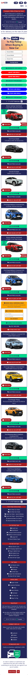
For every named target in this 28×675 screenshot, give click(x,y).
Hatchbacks (15, 529)
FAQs (14, 586)
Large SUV (15, 535)
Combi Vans (14, 570)
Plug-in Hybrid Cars (14, 549)
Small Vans (15, 566)
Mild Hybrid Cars (14, 551)
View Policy (12, 671)
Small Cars (15, 526)
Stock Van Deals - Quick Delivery (15, 514)
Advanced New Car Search (14, 517)
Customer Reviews (15, 583)
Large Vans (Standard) (15, 572)
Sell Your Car (14, 594)
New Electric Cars (14, 545)
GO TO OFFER (13, 126)
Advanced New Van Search (14, 519)
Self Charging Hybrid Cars (14, 547)
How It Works (14, 589)
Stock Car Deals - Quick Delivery (15, 512)
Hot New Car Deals (14, 508)
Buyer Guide (14, 581)
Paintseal (14, 591)
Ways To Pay (14, 596)
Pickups (15, 568)
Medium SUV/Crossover (14, 533)
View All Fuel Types (14, 556)
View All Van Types (14, 574)
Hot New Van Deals (14, 510)
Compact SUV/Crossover (14, 531)
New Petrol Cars (14, 554)
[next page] (22, 100)
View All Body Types (14, 537)
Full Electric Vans (14, 563)
